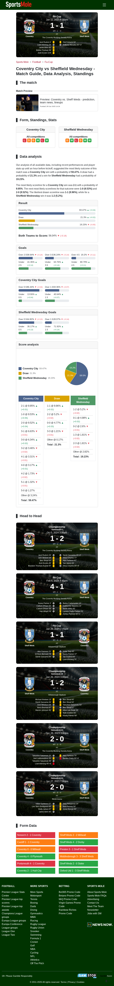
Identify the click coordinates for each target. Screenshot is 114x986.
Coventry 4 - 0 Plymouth (29, 856)
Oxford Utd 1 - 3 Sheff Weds (74, 870)
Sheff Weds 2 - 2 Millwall (73, 835)
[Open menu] (104, 4)
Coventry (30, 36)
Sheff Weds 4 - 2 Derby (72, 842)
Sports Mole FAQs (96, 895)
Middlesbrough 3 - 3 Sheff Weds (77, 856)
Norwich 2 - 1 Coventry (29, 835)
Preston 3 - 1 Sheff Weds (73, 849)
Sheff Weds (84, 36)
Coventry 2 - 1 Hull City (29, 870)
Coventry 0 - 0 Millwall (29, 849)
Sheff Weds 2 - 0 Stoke (72, 863)
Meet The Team (95, 906)
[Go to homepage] (18, 4)
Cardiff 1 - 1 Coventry (28, 842)
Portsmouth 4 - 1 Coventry (31, 863)
